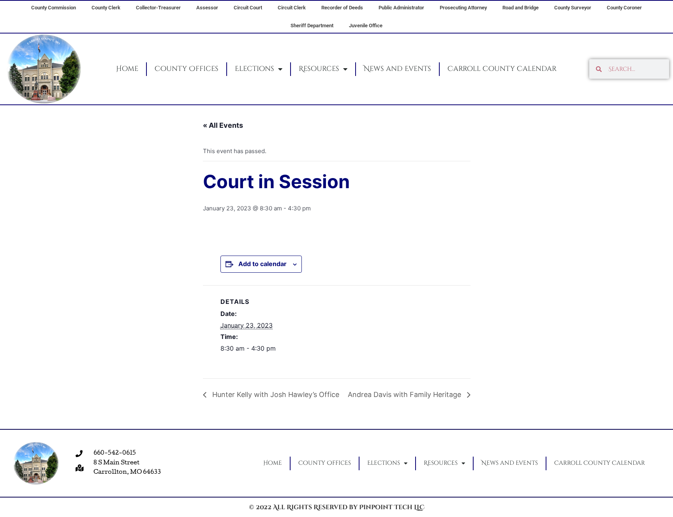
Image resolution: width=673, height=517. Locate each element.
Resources (319, 69)
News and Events (397, 69)
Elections (254, 69)
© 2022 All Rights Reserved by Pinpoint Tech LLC (337, 507)
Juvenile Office (365, 25)
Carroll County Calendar (502, 69)
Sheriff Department (312, 25)
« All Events (223, 125)
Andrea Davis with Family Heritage (405, 394)
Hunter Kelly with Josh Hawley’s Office (274, 394)
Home (127, 69)
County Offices (186, 69)
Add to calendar (262, 264)
